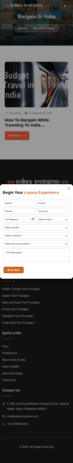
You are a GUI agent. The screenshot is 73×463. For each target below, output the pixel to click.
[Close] (68, 188)
